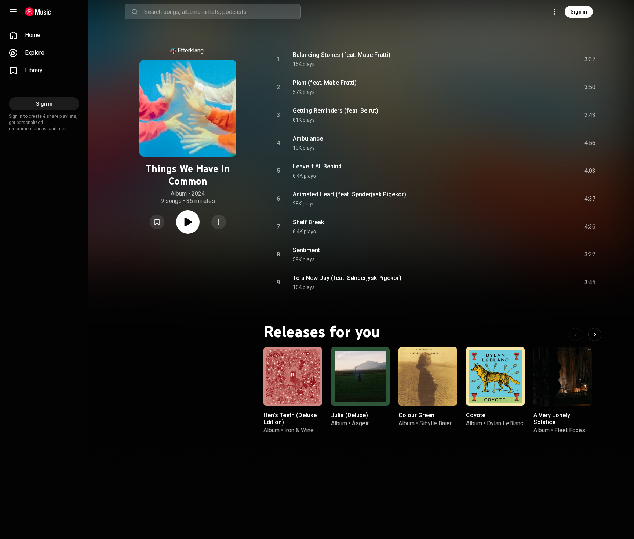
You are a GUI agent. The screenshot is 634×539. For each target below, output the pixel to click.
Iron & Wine (299, 430)
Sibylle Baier (435, 423)
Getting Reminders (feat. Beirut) (335, 110)
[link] (44, 35)
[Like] (534, 59)
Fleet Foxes (569, 430)
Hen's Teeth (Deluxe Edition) (290, 419)
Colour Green (416, 415)
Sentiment (306, 250)
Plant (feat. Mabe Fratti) (325, 82)
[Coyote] (495, 376)
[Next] (594, 334)
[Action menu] (218, 222)
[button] (157, 222)
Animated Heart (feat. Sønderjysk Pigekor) (349, 194)
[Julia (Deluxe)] (360, 376)
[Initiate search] (135, 12)
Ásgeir (360, 423)
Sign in (579, 12)
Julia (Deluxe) (349, 415)
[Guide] (13, 11)
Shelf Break (308, 222)
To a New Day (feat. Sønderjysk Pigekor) (347, 277)
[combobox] (222, 11)
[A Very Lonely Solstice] (562, 376)
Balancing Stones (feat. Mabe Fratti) (341, 54)
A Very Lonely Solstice (551, 419)
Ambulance (308, 138)
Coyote (475, 415)
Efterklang (191, 50)
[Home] (38, 11)
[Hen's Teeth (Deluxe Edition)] (292, 376)
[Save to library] (157, 222)
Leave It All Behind (317, 166)
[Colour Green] (427, 376)
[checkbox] (590, 59)
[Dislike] (548, 59)
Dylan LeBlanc (505, 423)
